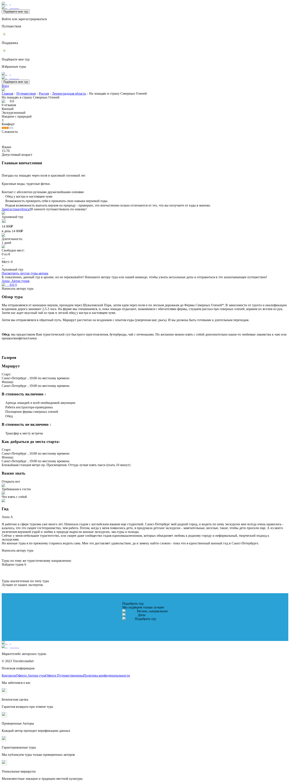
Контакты (9, 675)
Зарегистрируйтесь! (16, 209)
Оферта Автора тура (30, 675)
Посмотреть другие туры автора (25, 273)
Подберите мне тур (15, 11)
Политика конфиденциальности (106, 675)
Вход (5, 86)
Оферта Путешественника (64, 675)
